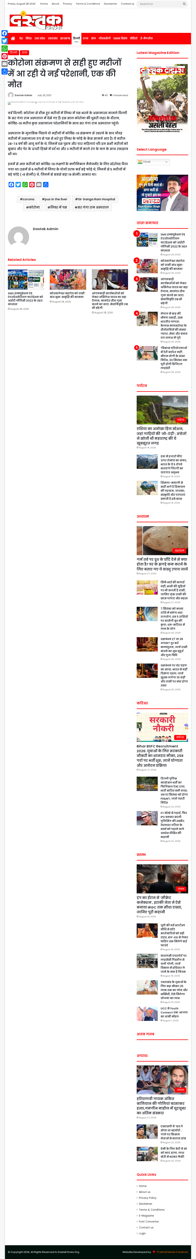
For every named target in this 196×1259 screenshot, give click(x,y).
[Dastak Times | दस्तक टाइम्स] (36, 20)
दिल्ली (76, 38)
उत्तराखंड (53, 38)
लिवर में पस (58, 207)
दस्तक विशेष (120, 38)
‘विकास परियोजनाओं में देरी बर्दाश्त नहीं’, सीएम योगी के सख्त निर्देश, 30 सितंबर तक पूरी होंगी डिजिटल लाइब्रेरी (174, 358)
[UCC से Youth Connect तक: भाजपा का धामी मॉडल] (147, 1014)
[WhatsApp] (4, 48)
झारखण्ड (65, 38)
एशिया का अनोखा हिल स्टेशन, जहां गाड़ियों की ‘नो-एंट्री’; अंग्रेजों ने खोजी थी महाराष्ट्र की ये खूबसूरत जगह (161, 436)
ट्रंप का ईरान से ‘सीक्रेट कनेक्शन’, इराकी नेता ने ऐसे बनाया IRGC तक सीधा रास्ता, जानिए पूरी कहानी (159, 905)
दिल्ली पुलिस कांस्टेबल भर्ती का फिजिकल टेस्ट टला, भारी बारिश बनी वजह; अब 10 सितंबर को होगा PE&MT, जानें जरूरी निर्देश (174, 791)
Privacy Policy (148, 1198)
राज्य (85, 38)
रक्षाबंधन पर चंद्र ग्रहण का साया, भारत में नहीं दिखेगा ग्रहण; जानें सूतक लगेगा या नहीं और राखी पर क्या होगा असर (174, 675)
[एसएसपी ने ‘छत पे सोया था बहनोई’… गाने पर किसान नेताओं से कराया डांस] (147, 1131)
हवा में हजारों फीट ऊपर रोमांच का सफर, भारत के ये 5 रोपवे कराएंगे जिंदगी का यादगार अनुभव (174, 464)
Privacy (67, 4)
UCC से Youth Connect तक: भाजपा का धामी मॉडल (174, 1012)
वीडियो (134, 38)
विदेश (29, 38)
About (55, 4)
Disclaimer (110, 4)
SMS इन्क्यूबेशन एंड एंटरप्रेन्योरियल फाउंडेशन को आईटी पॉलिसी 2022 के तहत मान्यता (25, 298)
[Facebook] (4, 33)
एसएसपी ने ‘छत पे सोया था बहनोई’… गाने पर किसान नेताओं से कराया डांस (173, 1132)
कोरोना (34, 207)
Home (44, 4)
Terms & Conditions (88, 4)
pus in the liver (56, 199)
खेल (93, 38)
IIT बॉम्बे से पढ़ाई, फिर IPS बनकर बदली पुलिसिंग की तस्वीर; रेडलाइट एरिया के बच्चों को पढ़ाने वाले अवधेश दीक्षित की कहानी (174, 825)
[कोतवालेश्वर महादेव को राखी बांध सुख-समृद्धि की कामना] (68, 279)
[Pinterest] (4, 56)
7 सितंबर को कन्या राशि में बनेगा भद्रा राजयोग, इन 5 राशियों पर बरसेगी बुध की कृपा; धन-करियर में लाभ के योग (174, 619)
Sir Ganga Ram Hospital (96, 199)
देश (21, 38)
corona (28, 199)
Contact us (127, 4)
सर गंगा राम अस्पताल (93, 207)
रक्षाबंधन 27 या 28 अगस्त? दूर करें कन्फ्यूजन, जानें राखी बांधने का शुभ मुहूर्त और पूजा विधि (174, 647)
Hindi (146, 161)
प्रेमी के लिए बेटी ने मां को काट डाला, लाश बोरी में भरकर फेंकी (174, 1153)
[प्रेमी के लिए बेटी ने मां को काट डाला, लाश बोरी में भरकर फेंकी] (147, 1154)
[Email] (4, 64)
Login (142, 1233)
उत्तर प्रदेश (39, 38)
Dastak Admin (23, 95)
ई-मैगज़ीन (146, 38)
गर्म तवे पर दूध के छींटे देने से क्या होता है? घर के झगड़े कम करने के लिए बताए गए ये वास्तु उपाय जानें (162, 564)
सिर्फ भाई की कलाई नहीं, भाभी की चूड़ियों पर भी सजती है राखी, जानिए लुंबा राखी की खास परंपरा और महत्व (174, 590)
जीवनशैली (105, 38)
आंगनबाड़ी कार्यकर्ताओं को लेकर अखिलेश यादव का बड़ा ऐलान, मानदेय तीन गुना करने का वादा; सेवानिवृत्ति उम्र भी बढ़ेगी (110, 300)
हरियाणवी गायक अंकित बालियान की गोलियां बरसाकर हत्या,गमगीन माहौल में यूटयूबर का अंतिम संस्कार (161, 1106)
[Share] (4, 71)
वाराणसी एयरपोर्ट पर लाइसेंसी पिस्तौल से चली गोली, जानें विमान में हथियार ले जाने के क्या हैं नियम (174, 964)
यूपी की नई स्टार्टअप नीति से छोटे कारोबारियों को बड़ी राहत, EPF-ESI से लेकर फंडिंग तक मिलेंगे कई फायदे (174, 935)
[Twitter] (4, 41)
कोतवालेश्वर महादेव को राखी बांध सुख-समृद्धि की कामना (67, 295)
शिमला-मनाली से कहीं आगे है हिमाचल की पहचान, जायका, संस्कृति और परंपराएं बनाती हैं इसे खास (173, 491)
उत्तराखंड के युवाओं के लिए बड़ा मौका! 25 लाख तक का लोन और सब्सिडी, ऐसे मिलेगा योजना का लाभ (174, 990)
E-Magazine (146, 1216)
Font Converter (149, 1221)
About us (144, 1192)
